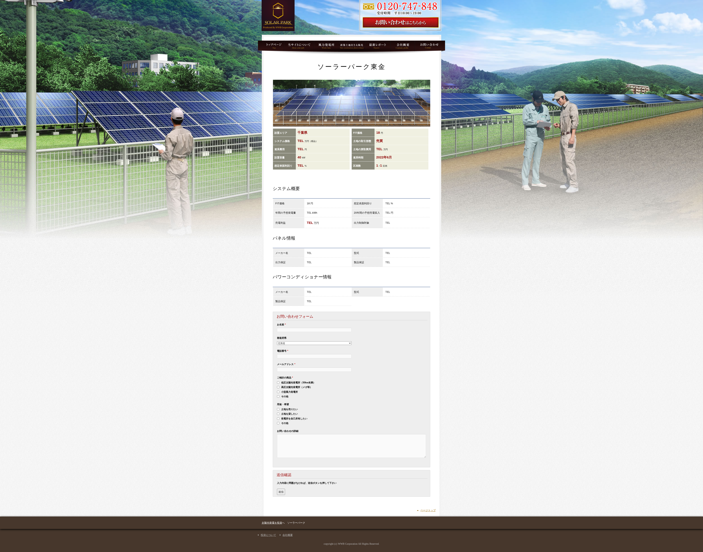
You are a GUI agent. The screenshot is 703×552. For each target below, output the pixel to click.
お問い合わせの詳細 (287, 431)
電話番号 (282, 351)
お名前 (281, 324)
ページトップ (428, 510)
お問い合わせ (429, 47)
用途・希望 (283, 404)
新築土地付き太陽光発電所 (352, 47)
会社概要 (287, 535)
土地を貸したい (289, 413)
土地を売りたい (289, 409)
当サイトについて (299, 47)
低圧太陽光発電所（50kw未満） (298, 382)
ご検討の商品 (285, 377)
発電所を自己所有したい (294, 418)
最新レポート (377, 47)
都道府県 (282, 338)
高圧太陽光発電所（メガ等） (296, 387)
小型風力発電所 (326, 47)
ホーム (271, 47)
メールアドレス (286, 364)
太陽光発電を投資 (272, 522)
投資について (268, 535)
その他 (284, 396)
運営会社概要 (402, 47)
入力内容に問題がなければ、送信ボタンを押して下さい (306, 483)
